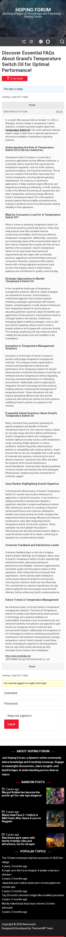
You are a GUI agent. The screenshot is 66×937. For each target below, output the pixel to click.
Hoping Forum (33, 9)
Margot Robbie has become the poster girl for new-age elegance (22, 794)
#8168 (59, 111)
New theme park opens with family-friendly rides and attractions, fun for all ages (18, 841)
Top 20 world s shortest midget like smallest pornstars (33, 895)
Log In (11, 724)
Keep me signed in (20, 715)
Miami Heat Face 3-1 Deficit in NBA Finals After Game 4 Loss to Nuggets (21, 818)
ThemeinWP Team (42, 928)
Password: (11, 703)
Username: (11, 693)
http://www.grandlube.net (18, 656)
